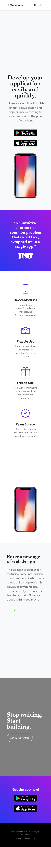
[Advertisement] (25, 47)
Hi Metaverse (15, 5)
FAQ (34, 838)
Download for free (19, 737)
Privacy (18, 838)
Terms (27, 838)
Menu (37, 5)
